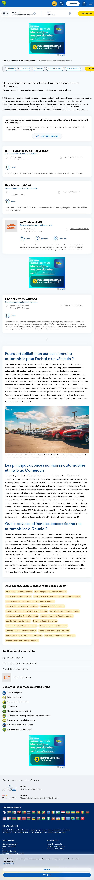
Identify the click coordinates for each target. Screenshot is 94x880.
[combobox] (5, 13)
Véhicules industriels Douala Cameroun (22, 640)
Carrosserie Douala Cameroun (18, 596)
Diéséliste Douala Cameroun (52, 606)
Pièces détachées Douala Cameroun (21, 626)
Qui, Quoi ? (15, 12)
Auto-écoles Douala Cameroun (19, 591)
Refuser (47, 869)
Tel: (73, 157)
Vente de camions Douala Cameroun (54, 631)
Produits (40, 68)
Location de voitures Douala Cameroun (57, 616)
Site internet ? (75, 68)
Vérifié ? (12, 68)
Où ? (48, 12)
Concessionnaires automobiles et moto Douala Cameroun (30, 601)
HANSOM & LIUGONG (18, 185)
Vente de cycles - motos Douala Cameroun (24, 636)
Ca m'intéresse (49, 136)
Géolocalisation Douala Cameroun (64, 611)
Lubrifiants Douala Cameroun (18, 621)
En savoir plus (8, 864)
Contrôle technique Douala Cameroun (21, 606)
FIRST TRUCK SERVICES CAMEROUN (27, 151)
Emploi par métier (9, 846)
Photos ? (26, 68)
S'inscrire (73, 4)
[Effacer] (34, 13)
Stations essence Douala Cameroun (21, 631)
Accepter (47, 875)
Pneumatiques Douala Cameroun (53, 626)
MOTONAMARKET (31, 222)
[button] (84, 3)
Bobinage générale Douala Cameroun (50, 591)
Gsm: (79, 229)
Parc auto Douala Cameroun (45, 621)
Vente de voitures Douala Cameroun (60, 636)
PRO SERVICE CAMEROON (21, 299)
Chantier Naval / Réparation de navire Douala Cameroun (57, 596)
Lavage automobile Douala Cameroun (22, 616)
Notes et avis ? (56, 68)
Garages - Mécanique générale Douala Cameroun (26, 611)
